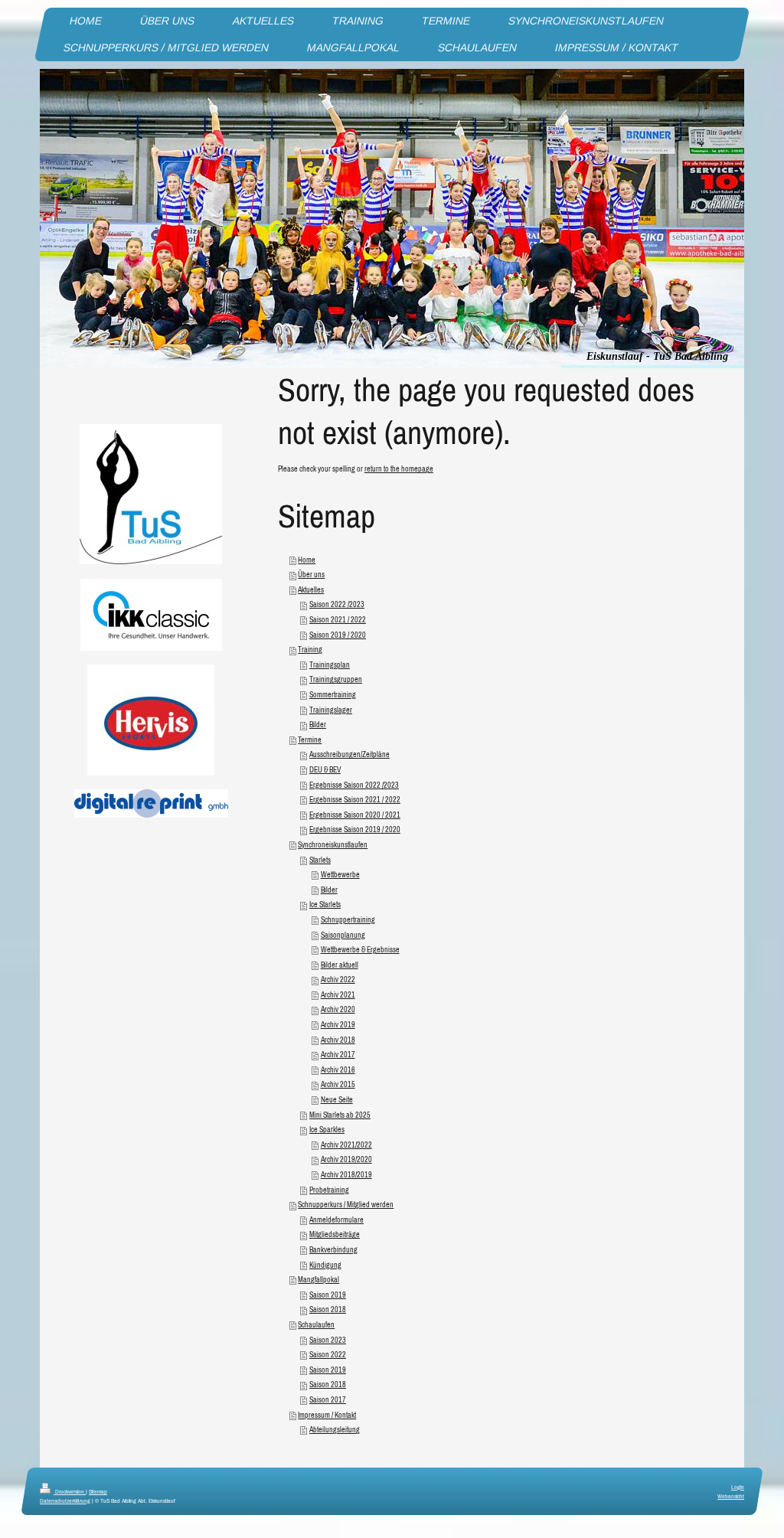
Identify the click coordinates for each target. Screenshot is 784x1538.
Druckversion (70, 1491)
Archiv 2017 (338, 1054)
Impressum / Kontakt (327, 1415)
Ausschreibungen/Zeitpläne (349, 754)
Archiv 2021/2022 (346, 1145)
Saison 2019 (327, 1295)
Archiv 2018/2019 (346, 1175)
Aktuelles (311, 590)
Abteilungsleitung (334, 1429)
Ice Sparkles (327, 1129)
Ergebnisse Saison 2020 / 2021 (354, 815)
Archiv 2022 (338, 979)
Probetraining (329, 1190)
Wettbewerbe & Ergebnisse (360, 949)
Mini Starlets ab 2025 (340, 1115)
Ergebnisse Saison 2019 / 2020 (354, 829)
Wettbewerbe (340, 874)
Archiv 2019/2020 (346, 1159)
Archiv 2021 (338, 995)
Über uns (311, 574)
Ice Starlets (325, 904)
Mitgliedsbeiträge (334, 1234)
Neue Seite (337, 1100)
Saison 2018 (327, 1309)
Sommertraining (332, 695)
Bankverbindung (333, 1250)
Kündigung (325, 1265)
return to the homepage (398, 469)
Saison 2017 (327, 1400)
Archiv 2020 (338, 1009)
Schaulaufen (316, 1325)
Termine (310, 740)
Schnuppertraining (348, 920)
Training (310, 649)
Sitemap (98, 1491)
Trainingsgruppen (335, 679)
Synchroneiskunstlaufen (333, 845)
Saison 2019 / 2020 (337, 635)
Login (737, 1487)
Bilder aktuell (339, 965)
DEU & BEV (325, 770)
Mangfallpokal (318, 1279)
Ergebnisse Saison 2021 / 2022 (354, 799)
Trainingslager (330, 710)
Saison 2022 (327, 1354)
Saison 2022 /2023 (336, 604)
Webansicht (730, 1496)
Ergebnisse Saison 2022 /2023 (354, 785)
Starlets (320, 860)
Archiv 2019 (338, 1024)
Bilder (317, 724)
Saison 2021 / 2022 (337, 620)
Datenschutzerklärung (65, 1500)
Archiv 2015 (338, 1084)
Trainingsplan (329, 665)
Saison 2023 (327, 1340)
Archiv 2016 (338, 1070)
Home (306, 560)
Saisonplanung (343, 935)
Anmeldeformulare (336, 1220)
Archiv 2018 (338, 1040)
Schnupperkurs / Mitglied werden (346, 1204)
